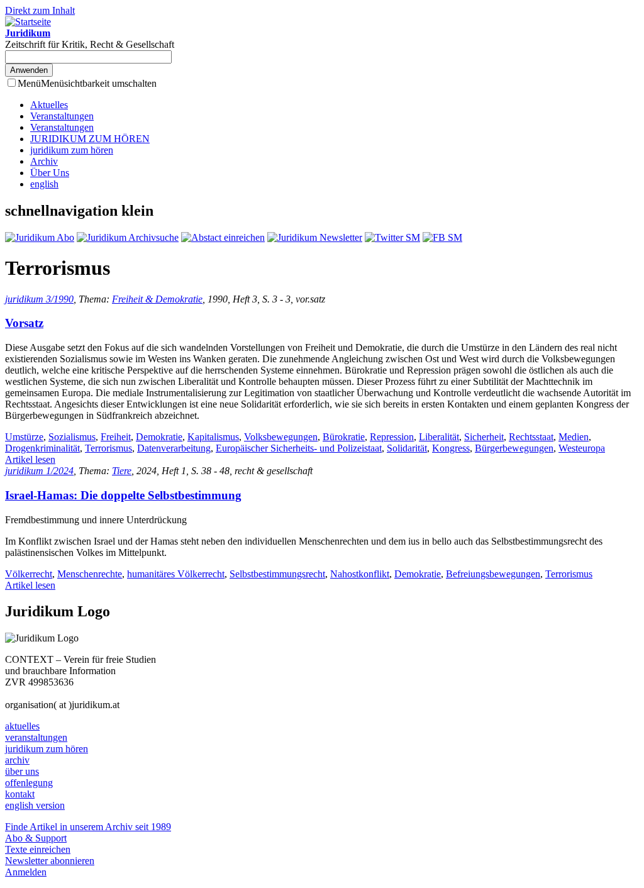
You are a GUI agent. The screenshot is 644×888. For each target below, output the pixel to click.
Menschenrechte (89, 574)
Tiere (121, 470)
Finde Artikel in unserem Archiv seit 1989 (88, 826)
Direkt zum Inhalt (40, 10)
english (44, 184)
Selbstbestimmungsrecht (277, 574)
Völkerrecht (28, 574)
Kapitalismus (213, 436)
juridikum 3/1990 (39, 299)
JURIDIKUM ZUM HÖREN (90, 138)
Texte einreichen (37, 849)
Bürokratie (344, 436)
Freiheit (116, 436)
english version (35, 805)
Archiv (44, 161)
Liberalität (439, 436)
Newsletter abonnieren (49, 860)
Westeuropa (581, 448)
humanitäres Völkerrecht (176, 574)
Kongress (451, 448)
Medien (573, 436)
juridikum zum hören (71, 150)
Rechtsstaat (531, 436)
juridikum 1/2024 (39, 470)
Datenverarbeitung (174, 448)
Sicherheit (484, 436)
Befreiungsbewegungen (493, 574)
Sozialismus (72, 436)
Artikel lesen (30, 459)
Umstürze (24, 436)
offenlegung (29, 782)
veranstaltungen (36, 737)
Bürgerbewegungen (514, 448)
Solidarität (407, 448)
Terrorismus (108, 448)
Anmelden (26, 872)
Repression (392, 436)
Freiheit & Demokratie (157, 299)
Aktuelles (49, 104)
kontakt (20, 794)
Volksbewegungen (281, 436)
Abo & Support (36, 838)
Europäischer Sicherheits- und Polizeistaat (299, 448)
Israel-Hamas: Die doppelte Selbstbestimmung (123, 495)
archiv (17, 760)
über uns (22, 771)
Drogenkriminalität (42, 448)
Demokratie (159, 436)
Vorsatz (24, 323)
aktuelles (22, 726)
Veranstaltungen (62, 116)
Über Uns (49, 172)
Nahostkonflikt (359, 574)
